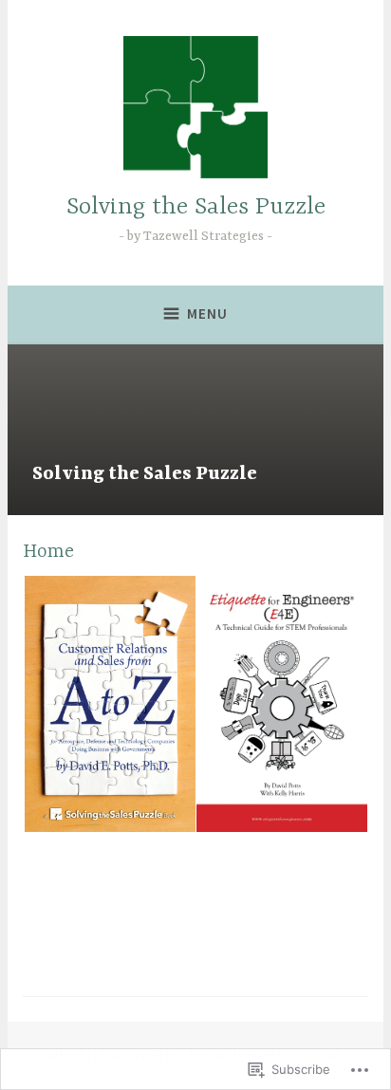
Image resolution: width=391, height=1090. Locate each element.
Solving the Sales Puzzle (196, 207)
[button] (109, 704)
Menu (207, 314)
